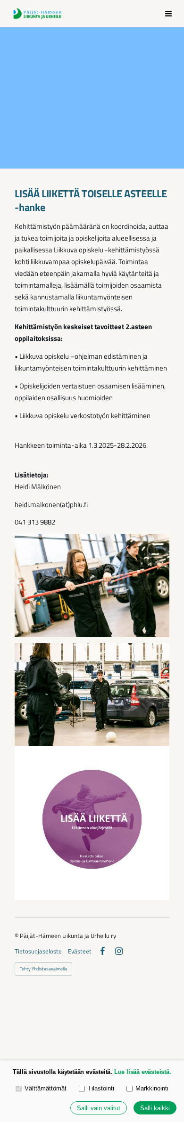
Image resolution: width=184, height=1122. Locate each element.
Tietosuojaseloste (38, 951)
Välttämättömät (46, 1088)
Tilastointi (101, 1088)
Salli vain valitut (98, 1108)
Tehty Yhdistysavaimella (43, 968)
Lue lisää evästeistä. (142, 1071)
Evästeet (80, 951)
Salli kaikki (155, 1108)
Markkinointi (151, 1088)
